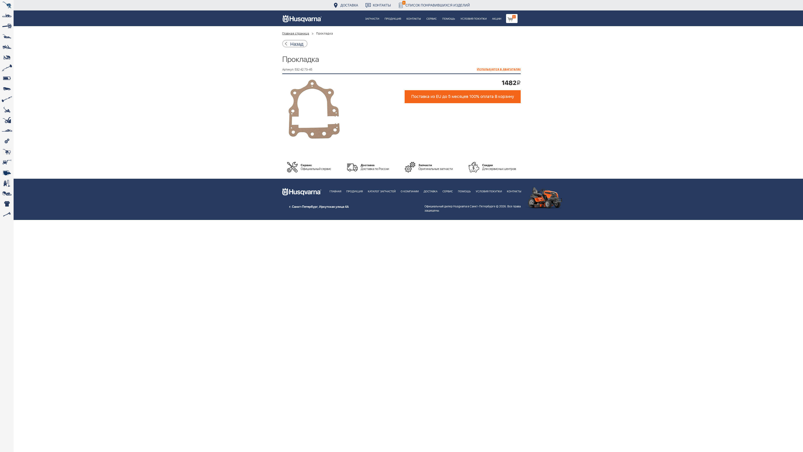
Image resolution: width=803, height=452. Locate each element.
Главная (335, 192)
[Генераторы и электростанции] (7, 151)
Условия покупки (473, 19)
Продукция (393, 19)
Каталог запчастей (382, 192)
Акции (496, 19)
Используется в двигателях (499, 69)
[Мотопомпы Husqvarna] (7, 172)
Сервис (431, 19)
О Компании (410, 192)
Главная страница (295, 34)
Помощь (448, 19)
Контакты (382, 5)
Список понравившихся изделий (436, 4)
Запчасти (372, 19)
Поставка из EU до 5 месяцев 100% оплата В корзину (462, 97)
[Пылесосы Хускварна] (7, 183)
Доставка (349, 5)
